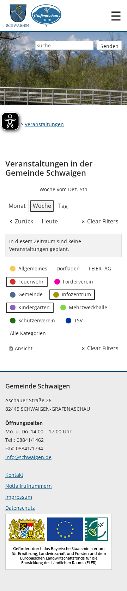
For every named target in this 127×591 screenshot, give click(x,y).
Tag (63, 206)
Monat (17, 206)
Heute (50, 221)
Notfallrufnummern (28, 485)
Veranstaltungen (44, 124)
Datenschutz (20, 507)
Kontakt (14, 475)
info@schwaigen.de (28, 457)
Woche (42, 206)
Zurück (24, 221)
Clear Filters (103, 221)
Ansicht (22, 350)
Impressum (18, 496)
